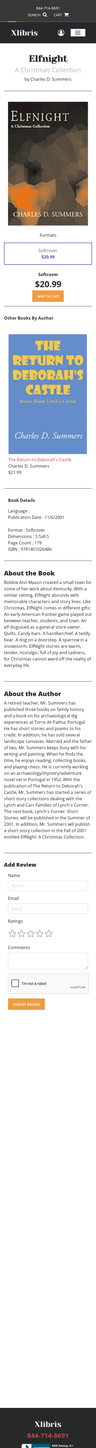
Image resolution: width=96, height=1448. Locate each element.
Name (14, 875)
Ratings (15, 921)
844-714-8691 (48, 8)
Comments (19, 947)
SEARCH (34, 14)
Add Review (20, 865)
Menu (78, 33)
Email (13, 898)
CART (58, 14)
